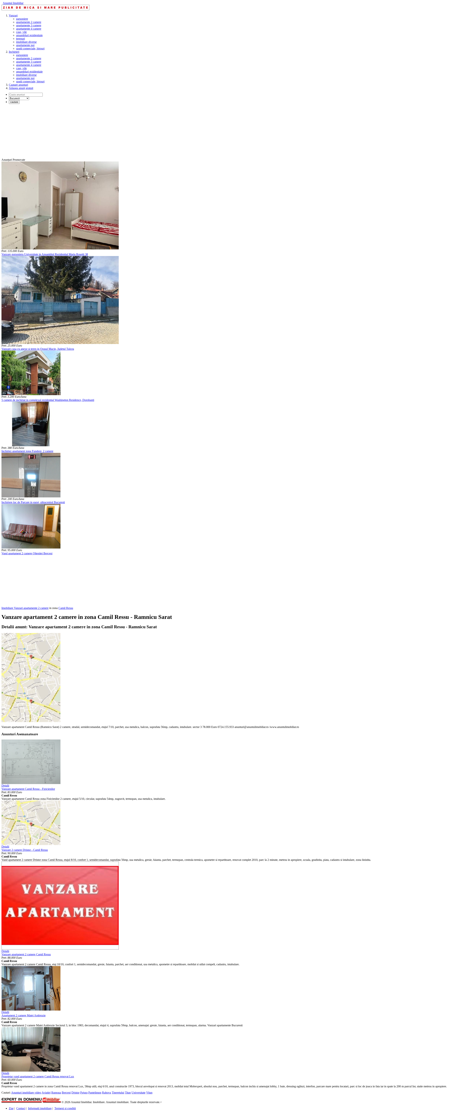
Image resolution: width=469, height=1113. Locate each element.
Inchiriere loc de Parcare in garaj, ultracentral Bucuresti (33, 502)
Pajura (84, 1092)
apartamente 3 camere (28, 25)
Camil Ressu (65, 608)
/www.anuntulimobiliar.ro (284, 726)
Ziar (11, 1108)
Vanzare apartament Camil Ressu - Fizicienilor (28, 788)
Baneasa (56, 1092)
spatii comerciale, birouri (30, 48)
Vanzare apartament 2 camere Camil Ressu (26, 954)
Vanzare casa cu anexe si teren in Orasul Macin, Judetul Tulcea (37, 348)
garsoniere (22, 18)
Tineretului (118, 1092)
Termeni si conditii (65, 1108)
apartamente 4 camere (28, 28)
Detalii (5, 785)
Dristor (75, 1092)
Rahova (106, 1092)
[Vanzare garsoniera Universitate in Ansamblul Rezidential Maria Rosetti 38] (60, 248)
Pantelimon (94, 1092)
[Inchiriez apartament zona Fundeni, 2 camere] (30, 445)
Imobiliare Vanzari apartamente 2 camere (25, 608)
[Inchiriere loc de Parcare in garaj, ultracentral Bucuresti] (30, 496)
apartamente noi (25, 45)
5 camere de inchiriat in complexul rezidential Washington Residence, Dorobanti (47, 400)
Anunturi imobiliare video (26, 1092)
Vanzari (13, 15)
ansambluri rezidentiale (29, 35)
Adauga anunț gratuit (21, 88)
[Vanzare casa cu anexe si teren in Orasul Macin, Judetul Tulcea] (60, 343)
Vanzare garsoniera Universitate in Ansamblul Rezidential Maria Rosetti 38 (44, 254)
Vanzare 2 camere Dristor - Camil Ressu (24, 849)
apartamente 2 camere (28, 22)
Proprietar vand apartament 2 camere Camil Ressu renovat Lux (37, 1076)
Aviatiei (46, 1092)
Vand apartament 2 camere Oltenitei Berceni (26, 553)
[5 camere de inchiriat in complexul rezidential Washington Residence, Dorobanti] (30, 394)
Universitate (138, 1092)
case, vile (21, 32)
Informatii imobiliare (40, 1108)
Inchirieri (14, 51)
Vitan (149, 1092)
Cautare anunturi (18, 84)
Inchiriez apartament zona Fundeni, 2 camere (27, 451)
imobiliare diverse (26, 41)
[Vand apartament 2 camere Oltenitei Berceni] (30, 547)
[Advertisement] (111, 132)
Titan (128, 1092)
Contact (20, 1108)
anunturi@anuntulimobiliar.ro (251, 726)
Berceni (66, 1092)
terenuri (20, 38)
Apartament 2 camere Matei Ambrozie (23, 1015)
